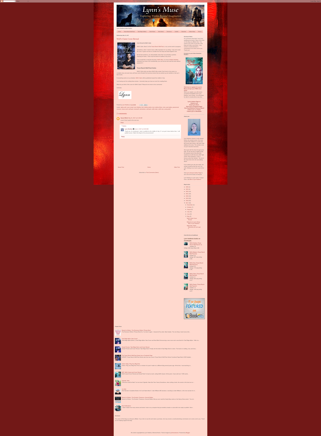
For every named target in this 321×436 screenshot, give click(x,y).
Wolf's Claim (139, 78)
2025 (187, 187)
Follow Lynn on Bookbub (194, 111)
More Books (161, 31)
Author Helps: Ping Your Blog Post (131, 363)
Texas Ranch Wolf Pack (129, 31)
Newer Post (121, 167)
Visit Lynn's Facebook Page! (194, 106)
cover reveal (130, 107)
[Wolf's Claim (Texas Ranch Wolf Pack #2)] (187, 276)
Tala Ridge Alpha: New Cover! (130, 338)
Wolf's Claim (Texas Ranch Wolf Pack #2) (197, 274)
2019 (187, 198)
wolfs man (161, 109)
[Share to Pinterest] (147, 105)
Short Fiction (152, 31)
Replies (124, 126)
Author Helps (192, 31)
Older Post (177, 167)
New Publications (126, 405)
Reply (122, 122)
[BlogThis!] (142, 105)
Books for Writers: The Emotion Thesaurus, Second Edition (137, 397)
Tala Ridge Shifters (142, 31)
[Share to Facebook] (145, 105)
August (189, 209)
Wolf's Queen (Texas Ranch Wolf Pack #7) (197, 285)
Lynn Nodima (137, 107)
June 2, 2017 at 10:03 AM (141, 129)
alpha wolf (123, 107)
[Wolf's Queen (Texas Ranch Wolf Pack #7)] (187, 287)
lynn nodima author (147, 107)
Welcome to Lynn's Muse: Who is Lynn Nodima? (193, 222)
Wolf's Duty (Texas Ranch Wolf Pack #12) (196, 263)
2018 (187, 200)
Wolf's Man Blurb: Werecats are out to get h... (194, 227)
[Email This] (140, 105)
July (188, 211)
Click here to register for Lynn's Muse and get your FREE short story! (193, 88)
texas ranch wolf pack (127, 109)
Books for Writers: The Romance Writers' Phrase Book (136, 330)
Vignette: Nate (125, 380)
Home (119, 31)
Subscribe (183, 31)
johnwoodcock (175, 432)
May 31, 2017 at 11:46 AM (135, 118)
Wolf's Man (160, 59)
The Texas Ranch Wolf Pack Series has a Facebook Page (137, 355)
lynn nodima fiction (157, 107)
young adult (167, 109)
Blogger (188, 432)
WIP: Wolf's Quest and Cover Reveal (131, 372)
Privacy (199, 31)
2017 (187, 203)
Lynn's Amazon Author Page (193, 172)
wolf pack (148, 109)
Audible (176, 31)
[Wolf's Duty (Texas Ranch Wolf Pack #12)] (187, 265)
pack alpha (169, 107)
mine (164, 107)
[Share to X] (143, 105)
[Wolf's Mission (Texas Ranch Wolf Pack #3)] (187, 254)
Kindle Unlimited (174, 59)
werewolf (136, 109)
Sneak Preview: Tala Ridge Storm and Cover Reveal (135, 347)
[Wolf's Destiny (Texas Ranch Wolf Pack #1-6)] (187, 244)
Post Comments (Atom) (152, 172)
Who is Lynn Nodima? (195, 179)
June (188, 214)
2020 (187, 196)
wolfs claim (155, 109)
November (190, 204)
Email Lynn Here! (194, 104)
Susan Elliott (124, 118)
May (188, 216)
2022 (187, 191)
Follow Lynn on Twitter (194, 109)
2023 (187, 189)
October (189, 207)
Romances (169, 31)
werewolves (142, 109)
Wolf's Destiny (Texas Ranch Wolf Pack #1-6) (196, 243)
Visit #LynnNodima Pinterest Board (194, 108)
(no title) (124, 389)
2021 (187, 193)
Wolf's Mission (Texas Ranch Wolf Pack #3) (197, 253)
